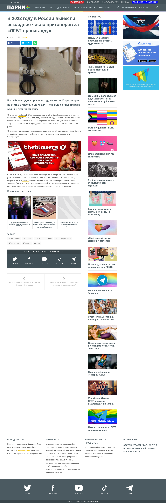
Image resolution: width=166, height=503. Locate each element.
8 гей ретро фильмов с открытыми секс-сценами (101, 183)
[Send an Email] (18, 2)
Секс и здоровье (57, 7)
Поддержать (77, 2)
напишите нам (24, 450)
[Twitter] (12, 2)
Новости (40, 7)
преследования (64, 238)
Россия (27, 243)
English (143, 7)
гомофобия (15, 238)
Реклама (125, 2)
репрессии (14, 243)
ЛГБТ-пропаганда (44, 238)
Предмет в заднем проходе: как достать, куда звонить (100, 41)
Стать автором (111, 2)
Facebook (15, 43)
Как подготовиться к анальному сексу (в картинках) (99, 212)
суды (37, 243)
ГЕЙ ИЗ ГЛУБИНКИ (125, 7)
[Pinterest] (21, 2)
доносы (25, 180)
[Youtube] (15, 2)
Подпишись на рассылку (145, 2)
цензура (73, 177)
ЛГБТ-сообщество (83, 7)
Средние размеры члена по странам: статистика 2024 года (102, 346)
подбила (22, 115)
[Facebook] (9, 2)
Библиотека (105, 7)
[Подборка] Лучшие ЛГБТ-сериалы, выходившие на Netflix (100, 401)
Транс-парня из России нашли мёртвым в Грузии (101, 70)
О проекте (94, 2)
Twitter (28, 43)
